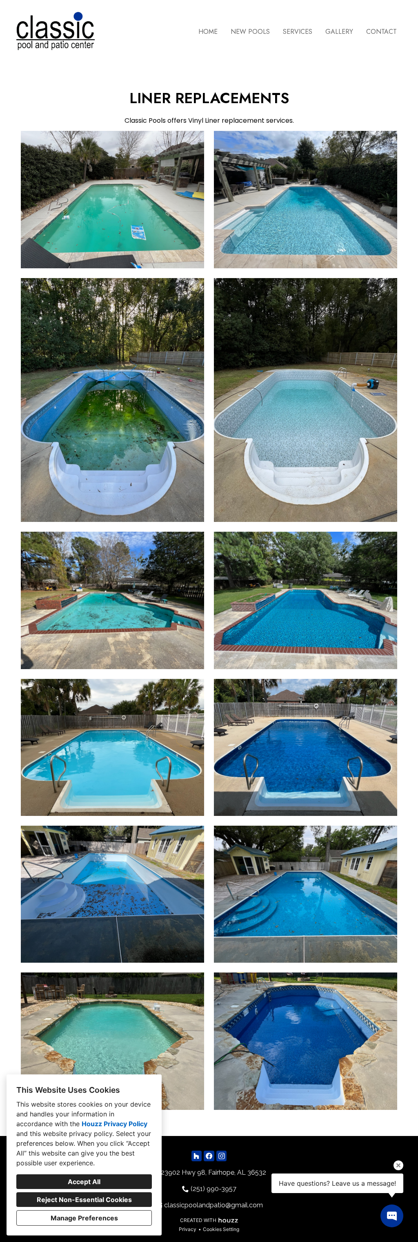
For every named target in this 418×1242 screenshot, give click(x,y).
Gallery (339, 31)
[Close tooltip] (398, 1165)
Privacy (187, 1229)
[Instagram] (221, 1156)
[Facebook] (209, 1156)
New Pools (250, 31)
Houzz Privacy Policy (114, 1124)
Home (208, 31)
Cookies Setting (221, 1229)
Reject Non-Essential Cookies (84, 1200)
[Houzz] (196, 1156)
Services (297, 31)
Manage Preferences (84, 1218)
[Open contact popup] (391, 1215)
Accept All (84, 1182)
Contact (381, 31)
